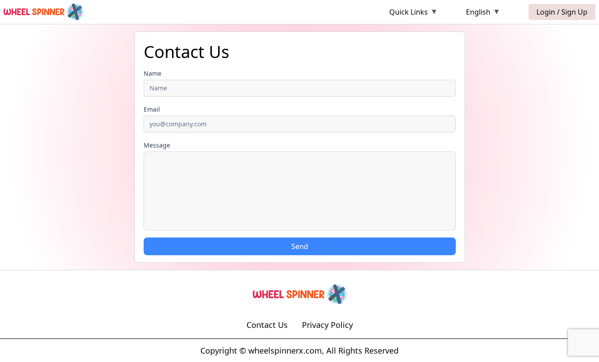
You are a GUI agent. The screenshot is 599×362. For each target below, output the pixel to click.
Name (152, 73)
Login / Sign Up (561, 12)
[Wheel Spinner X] (43, 12)
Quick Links (408, 12)
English (478, 12)
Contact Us (267, 324)
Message (157, 145)
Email (152, 109)
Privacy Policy (327, 324)
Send (299, 246)
